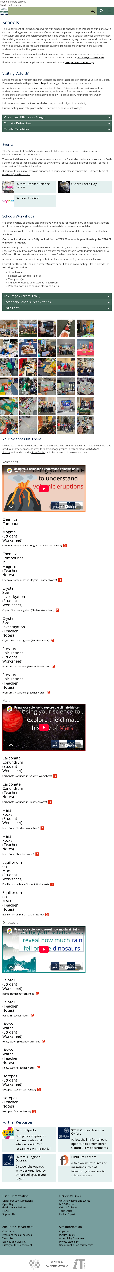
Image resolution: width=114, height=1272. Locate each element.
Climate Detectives (18, 123)
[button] (85, 11)
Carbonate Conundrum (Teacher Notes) (12, 790)
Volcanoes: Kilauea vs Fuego (24, 117)
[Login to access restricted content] (93, 11)
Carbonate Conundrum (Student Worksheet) (12, 764)
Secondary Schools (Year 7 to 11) (27, 302)
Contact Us (8, 1231)
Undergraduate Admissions (17, 1200)
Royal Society (38, 452)
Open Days (8, 1204)
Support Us (8, 1214)
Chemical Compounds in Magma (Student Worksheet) (12, 530)
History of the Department (17, 1245)
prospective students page (79, 62)
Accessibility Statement (72, 1238)
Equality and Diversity (14, 1241)
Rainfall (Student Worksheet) (12, 984)
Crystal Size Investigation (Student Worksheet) (13, 597)
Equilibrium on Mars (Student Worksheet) (25, 884)
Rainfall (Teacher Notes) (10, 1006)
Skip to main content (10, 5)
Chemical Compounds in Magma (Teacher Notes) (12, 564)
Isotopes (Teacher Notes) (10, 1102)
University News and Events (74, 1200)
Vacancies (7, 1238)
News (5, 1210)
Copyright (64, 1231)
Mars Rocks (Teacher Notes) (10, 842)
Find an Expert (67, 1214)
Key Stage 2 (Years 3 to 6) (22, 296)
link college (40, 83)
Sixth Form (12, 308)
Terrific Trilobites (16, 129)
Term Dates (65, 1210)
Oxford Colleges (68, 1207)
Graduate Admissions (14, 1207)
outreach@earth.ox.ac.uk (90, 57)
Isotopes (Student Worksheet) (12, 1080)
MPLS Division (67, 1204)
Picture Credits (67, 1234)
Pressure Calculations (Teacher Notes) (12, 681)
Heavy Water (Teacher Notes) (10, 1056)
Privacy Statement (69, 1241)
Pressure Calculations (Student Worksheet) (12, 655)
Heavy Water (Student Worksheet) (12, 1030)
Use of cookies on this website (76, 1245)
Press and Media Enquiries (17, 1234)
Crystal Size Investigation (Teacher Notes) (13, 627)
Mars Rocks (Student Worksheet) (12, 816)
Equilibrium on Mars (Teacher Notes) (23, 914)
